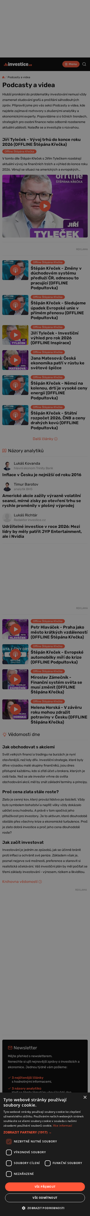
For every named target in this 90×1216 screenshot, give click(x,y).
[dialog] (45, 1154)
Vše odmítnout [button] (45, 1198)
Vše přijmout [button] (45, 1187)
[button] (45, 1132)
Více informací (62, 1125)
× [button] (85, 1097)
